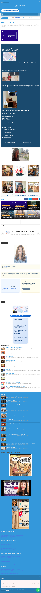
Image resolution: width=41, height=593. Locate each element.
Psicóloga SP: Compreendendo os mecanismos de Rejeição (14, 364)
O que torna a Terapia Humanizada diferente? (19, 217)
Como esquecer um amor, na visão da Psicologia (13, 382)
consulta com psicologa (30, 24)
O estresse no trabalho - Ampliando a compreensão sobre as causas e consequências (19, 409)
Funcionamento (13, 288)
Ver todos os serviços (9, 135)
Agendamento (5, 118)
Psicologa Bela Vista (31, 214)
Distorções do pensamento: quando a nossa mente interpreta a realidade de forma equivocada (20, 443)
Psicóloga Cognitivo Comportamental (12, 438)
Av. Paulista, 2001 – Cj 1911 (12, 116)
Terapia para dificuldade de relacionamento (8, 543)
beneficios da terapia (33, 17)
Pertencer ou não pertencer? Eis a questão (8, 537)
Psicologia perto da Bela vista (14, 48)
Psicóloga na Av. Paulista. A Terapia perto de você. (33, 217)
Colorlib (5, 591)
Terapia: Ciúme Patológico (10, 373)
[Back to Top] (39, 576)
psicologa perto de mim (17, 25)
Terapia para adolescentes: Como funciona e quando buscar (26, 231)
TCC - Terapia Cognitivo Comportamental (10, 125)
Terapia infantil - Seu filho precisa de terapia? (13, 423)
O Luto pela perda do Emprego (10, 400)
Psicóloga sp (6, 266)
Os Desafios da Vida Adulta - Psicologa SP (7, 217)
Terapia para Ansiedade (5, 541)
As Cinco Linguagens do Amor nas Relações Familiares (10, 536)
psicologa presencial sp (32, 25)
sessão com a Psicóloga (8, 69)
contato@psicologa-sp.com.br (21, 341)
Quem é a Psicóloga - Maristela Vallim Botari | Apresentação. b (17, 17)
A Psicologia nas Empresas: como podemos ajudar (13, 396)
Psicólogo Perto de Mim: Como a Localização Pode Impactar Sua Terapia (7, 208)
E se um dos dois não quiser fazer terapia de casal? (10, 564)
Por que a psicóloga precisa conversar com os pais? (10, 548)
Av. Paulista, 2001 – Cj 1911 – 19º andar (20, 325)
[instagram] (36, 1)
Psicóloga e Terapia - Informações (7, 555)
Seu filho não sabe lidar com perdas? (7, 550)
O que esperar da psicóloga (9, 141)
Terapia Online (4, 286)
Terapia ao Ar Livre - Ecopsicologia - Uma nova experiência (33, 208)
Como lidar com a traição (5, 561)
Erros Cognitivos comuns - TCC (11, 447)
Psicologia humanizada (9, 356)
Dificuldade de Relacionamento (10, 142)
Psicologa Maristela (9, 25)
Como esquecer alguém (27, 142)
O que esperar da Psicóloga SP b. (7, 568)
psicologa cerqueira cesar (6, 205)
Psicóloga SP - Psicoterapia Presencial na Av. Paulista (10, 556)
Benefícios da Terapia (8, 139)
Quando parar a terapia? (9, 351)
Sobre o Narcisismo (26, 141)
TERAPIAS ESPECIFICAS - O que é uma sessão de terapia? (14, 347)
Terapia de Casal (8, 132)
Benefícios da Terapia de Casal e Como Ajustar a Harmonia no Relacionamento (14, 570)
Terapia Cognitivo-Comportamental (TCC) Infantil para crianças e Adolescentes (18, 428)
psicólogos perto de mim (18, 208)
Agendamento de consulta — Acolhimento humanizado (20, 315)
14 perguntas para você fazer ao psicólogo (12, 377)
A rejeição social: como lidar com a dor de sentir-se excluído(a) (12, 535)
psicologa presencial (24, 25)
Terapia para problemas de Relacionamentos (8, 571)
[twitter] (38, 1)
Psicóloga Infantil (8, 130)
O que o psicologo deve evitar (6, 557)
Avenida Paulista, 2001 (6, 49)
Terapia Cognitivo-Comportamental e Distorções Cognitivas (15, 434)
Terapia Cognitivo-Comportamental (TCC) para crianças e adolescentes (13, 549)
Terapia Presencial (8, 133)
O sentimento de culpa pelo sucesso (7, 532)
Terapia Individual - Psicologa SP (11, 415)
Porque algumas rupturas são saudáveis (8, 534)
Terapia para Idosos (5, 284)
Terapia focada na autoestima (10, 360)
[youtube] (39, 1)
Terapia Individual (5, 282)
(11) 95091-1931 (20, 340)
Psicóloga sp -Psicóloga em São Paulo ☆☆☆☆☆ (20, 5)
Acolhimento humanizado (23, 125)
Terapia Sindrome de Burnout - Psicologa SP (13, 404)
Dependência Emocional (27, 139)
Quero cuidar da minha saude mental (10, 10)
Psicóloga (4, 113)
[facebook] (35, 1)
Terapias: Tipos (8, 369)
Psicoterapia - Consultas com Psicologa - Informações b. (11, 569)
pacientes (8, 63)
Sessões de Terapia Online (10, 129)
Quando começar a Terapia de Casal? (7, 562)
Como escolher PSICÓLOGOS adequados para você (9, 573)
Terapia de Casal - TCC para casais (7, 544)
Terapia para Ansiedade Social (10, 419)
